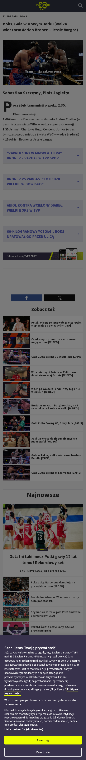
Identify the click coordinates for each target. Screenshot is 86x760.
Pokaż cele (43, 752)
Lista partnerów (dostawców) (23, 729)
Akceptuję (43, 740)
